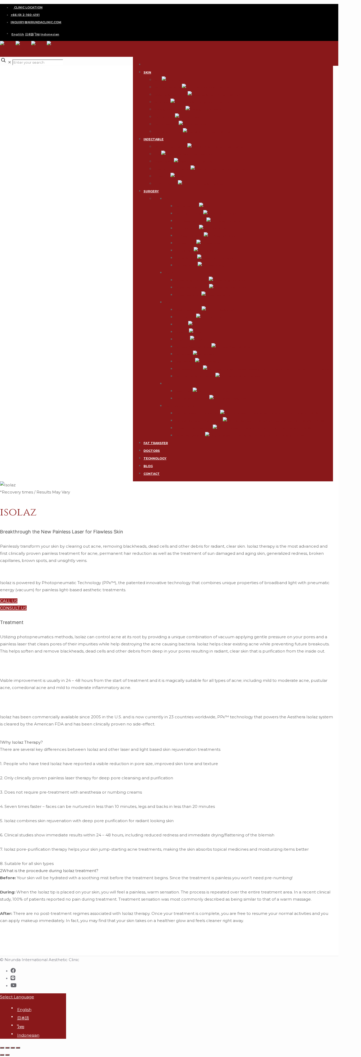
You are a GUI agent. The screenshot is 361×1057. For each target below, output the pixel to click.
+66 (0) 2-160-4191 (25, 15)
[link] (166, 803)
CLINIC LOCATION (28, 7)
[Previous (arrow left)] (2, 1055)
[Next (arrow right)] (7, 1055)
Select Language (17, 996)
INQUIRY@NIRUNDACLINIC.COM (36, 22)
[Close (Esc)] (2, 1048)
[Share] (7, 1048)
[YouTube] (14, 985)
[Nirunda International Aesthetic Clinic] (31, 48)
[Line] (13, 978)
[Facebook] (13, 970)
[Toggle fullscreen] (13, 1048)
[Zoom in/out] (18, 1048)
